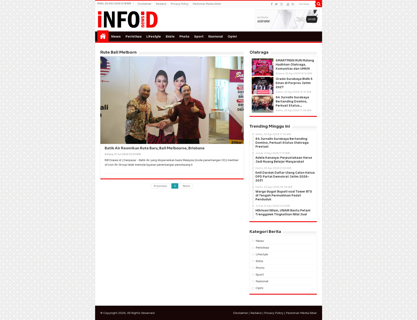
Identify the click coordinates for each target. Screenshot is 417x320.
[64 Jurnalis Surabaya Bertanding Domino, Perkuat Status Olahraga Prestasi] (262, 104)
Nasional (215, 36)
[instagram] (281, 4)
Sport (199, 36)
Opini (232, 36)
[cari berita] (319, 4)
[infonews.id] (127, 19)
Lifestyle (153, 36)
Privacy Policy (180, 3)
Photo (184, 36)
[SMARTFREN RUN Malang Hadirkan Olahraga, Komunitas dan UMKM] (262, 67)
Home (103, 36)
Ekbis (170, 36)
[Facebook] (271, 4)
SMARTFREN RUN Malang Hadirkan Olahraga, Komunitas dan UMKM (295, 65)
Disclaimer (145, 3)
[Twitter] (276, 4)
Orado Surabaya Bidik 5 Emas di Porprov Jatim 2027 (294, 83)
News (116, 36)
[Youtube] (288, 4)
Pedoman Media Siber (207, 3)
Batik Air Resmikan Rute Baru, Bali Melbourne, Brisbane (155, 148)
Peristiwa (134, 36)
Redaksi (161, 3)
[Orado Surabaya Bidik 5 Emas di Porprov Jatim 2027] (262, 85)
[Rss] (293, 4)
